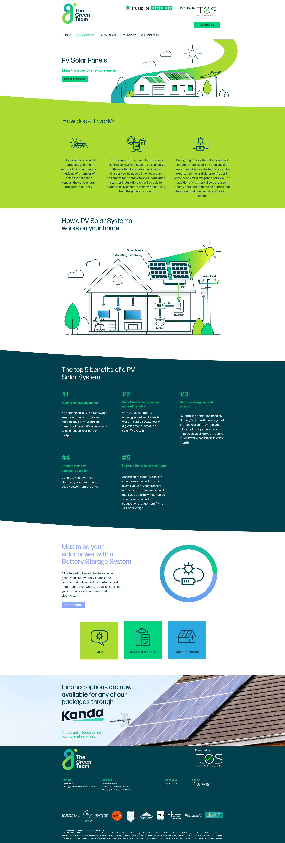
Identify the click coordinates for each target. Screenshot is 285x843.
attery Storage (192, 420)
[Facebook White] (194, 784)
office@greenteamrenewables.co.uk (78, 786)
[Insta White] (208, 784)
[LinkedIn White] (203, 784)
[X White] (199, 784)
